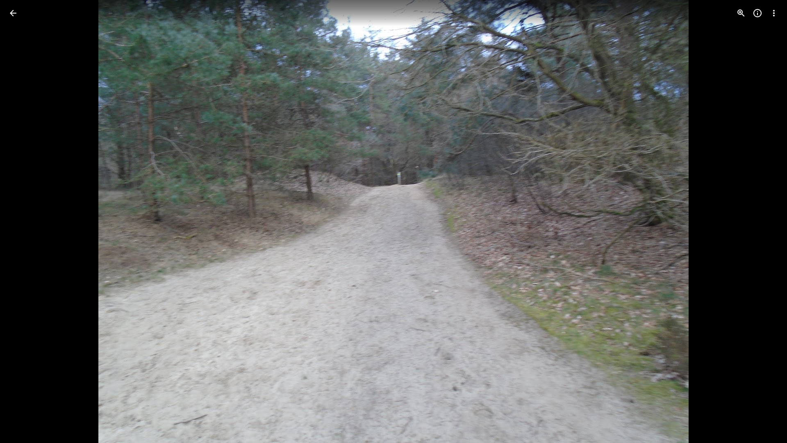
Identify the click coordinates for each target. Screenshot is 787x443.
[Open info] (757, 13)
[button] (22, 221)
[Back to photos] (13, 13)
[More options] (774, 13)
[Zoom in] (741, 13)
